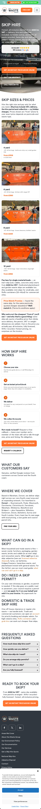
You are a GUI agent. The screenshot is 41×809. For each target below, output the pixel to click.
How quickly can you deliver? (15, 649)
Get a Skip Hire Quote (10, 752)
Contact (5, 764)
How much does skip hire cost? (16, 644)
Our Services (6, 748)
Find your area (10, 526)
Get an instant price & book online (19, 337)
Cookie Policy (15, 806)
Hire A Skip (26, 10)
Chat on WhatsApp (31, 2)
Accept (20, 790)
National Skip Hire (8, 756)
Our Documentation (9, 744)
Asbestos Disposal (8, 760)
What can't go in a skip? (13, 665)
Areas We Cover (8, 733)
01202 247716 (14, 2)
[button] (38, 771)
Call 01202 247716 (11, 85)
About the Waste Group (11, 737)
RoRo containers (25, 619)
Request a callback (12, 450)
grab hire (5, 621)
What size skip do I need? (14, 654)
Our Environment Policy (11, 741)
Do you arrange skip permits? (16, 659)
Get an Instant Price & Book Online (19, 70)
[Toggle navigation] (36, 10)
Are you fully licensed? (13, 670)
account (35, 614)
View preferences (20, 801)
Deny (20, 796)
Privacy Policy (24, 806)
